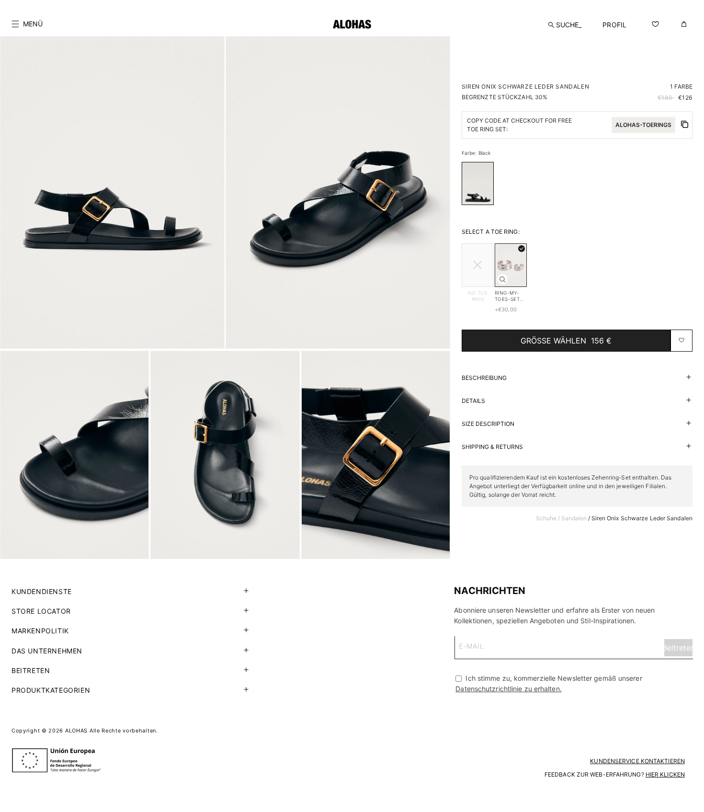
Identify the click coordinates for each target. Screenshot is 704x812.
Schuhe (546, 517)
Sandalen (574, 517)
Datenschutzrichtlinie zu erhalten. (508, 689)
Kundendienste (41, 591)
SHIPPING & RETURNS (492, 446)
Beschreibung (484, 377)
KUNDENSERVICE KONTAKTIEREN (637, 761)
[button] (27, 23)
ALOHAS (76, 730)
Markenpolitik (40, 631)
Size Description (488, 423)
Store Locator (41, 611)
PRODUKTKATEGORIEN (50, 690)
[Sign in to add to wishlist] (681, 340)
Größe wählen (566, 340)
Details (473, 400)
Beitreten (30, 670)
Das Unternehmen (46, 651)
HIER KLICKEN (665, 774)
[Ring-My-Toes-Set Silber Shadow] (502, 279)
